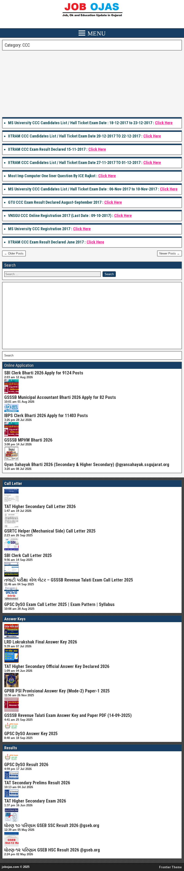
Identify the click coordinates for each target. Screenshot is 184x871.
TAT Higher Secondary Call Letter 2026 (40, 506)
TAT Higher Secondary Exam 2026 (35, 801)
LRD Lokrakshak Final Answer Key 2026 (40, 642)
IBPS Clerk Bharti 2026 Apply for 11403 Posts (46, 415)
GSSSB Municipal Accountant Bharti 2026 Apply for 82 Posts (60, 397)
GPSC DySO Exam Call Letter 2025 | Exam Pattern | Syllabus (59, 604)
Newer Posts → (169, 253)
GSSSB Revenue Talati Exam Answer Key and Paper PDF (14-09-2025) (68, 715)
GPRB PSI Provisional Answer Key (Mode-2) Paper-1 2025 (57, 691)
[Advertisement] (92, 84)
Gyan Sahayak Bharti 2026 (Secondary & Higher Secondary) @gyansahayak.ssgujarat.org (86, 464)
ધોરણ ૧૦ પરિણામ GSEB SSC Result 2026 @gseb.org (51, 825)
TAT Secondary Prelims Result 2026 (37, 782)
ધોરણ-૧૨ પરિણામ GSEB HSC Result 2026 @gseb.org (52, 850)
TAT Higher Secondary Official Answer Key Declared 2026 (56, 666)
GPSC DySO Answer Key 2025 (31, 733)
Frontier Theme (170, 867)
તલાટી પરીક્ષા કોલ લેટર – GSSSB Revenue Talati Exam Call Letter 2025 (68, 580)
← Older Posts (14, 253)
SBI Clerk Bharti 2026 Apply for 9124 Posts (43, 373)
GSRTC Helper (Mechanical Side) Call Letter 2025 (50, 531)
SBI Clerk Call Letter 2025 (28, 555)
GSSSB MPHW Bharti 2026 (28, 440)
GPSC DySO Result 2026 (26, 764)
